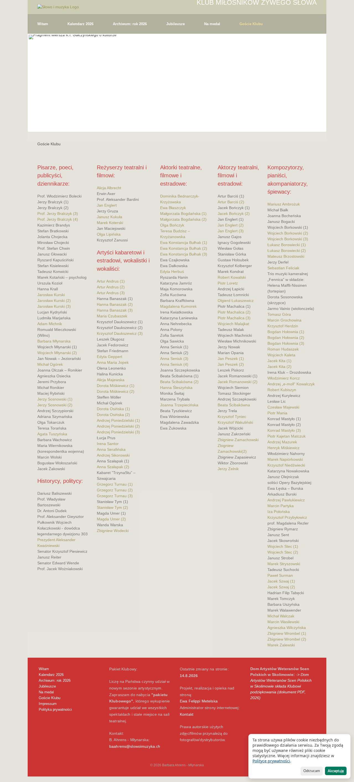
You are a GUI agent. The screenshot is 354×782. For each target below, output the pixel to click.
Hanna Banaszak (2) (115, 304)
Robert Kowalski (232, 277)
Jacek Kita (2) (279, 366)
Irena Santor (108, 443)
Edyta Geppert (109, 356)
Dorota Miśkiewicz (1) (115, 385)
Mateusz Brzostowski (285, 256)
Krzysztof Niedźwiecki (286, 465)
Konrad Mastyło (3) (284, 430)
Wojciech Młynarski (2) (57, 353)
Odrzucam (311, 771)
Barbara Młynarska (54, 341)
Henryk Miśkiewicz (283, 448)
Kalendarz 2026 (80, 24)
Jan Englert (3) (231, 231)
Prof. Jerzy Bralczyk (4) (57, 219)
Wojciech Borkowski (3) (287, 239)
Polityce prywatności (271, 760)
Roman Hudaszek (283, 349)
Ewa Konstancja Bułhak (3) (183, 254)
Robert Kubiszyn (281, 390)
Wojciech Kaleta (281, 355)
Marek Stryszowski (283, 564)
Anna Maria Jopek (113, 362)
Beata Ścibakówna (234, 405)
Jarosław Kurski (51, 295)
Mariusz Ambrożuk (283, 204)
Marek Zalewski (281, 645)
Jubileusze (175, 24)
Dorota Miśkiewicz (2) (115, 391)
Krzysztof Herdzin (282, 326)
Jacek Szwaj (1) (281, 581)
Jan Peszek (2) (231, 364)
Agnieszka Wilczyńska (286, 627)
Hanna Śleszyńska (176, 387)
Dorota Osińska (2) (113, 414)
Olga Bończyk (172, 225)
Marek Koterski (110, 222)
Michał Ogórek (50, 364)
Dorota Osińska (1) (113, 409)
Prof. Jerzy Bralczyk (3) (57, 213)
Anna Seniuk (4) (174, 364)
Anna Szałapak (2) (113, 467)
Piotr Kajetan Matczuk (286, 436)
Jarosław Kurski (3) (54, 306)
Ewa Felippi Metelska (199, 701)
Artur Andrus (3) (111, 293)
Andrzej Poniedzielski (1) (118, 420)
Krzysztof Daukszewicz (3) (120, 333)
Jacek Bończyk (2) (234, 213)
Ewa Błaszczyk (173, 208)
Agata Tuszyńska (52, 434)
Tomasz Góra (279, 314)
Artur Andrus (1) (111, 281)
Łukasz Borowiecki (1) (286, 245)
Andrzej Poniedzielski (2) (118, 426)
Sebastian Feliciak (283, 268)
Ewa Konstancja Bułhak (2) (183, 248)
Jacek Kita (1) (279, 361)
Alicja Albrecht (109, 188)
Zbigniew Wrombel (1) (286, 633)
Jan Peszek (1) (231, 358)
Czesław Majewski (283, 407)
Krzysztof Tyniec (232, 416)
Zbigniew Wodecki (113, 530)
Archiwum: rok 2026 (130, 24)
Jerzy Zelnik (228, 469)
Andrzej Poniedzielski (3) (118, 432)
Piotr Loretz (228, 283)
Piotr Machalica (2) (234, 312)
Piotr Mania (277, 413)
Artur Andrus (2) (111, 287)
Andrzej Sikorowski (113, 455)
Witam (42, 24)
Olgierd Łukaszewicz (236, 300)
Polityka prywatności (55, 709)
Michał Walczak (280, 616)
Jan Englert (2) (231, 225)
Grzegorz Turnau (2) (115, 490)
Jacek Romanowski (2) (237, 382)
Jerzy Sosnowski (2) (54, 405)
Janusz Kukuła (109, 217)
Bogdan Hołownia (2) (285, 337)
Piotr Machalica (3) (234, 318)
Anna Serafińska (111, 449)
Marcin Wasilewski (283, 622)
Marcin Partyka (280, 506)
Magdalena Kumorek (178, 306)
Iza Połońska (278, 511)
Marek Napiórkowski (285, 459)
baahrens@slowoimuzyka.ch (134, 746)
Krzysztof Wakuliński (235, 422)
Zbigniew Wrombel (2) (286, 639)
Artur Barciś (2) (231, 202)
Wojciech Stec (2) (282, 552)
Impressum (48, 704)
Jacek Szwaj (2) (281, 587)
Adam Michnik (49, 324)
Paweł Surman (280, 575)
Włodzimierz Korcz (283, 378)
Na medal (212, 24)
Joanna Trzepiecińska (179, 405)
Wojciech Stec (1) (282, 546)
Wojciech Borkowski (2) (287, 233)
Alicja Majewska (110, 380)
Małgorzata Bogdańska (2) (183, 219)
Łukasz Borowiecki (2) (286, 250)
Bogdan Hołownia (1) (285, 332)
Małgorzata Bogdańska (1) (183, 213)
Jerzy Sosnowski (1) (54, 399)
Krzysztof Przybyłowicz (287, 517)
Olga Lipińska (109, 234)
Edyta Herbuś (172, 271)
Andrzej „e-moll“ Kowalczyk (291, 384)
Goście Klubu (251, 24)
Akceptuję (336, 771)
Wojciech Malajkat (233, 324)
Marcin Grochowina (284, 320)
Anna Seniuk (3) (174, 358)
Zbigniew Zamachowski (238, 440)
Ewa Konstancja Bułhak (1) (183, 242)
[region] (177, 83)
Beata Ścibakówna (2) (179, 382)
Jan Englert (107, 205)
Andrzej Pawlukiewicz (286, 500)
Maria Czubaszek (112, 316)
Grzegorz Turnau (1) (115, 484)
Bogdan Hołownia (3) (285, 343)
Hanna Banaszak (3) (115, 310)
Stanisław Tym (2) (112, 507)
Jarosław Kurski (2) (54, 300)
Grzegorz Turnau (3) (115, 496)
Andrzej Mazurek (282, 442)
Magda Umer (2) (111, 519)
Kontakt (186, 714)
